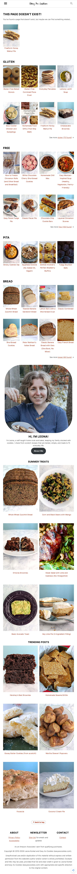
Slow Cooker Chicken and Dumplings (11, 129)
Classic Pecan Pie (29, 218)
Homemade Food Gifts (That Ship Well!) (29, 129)
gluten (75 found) (65, 137)
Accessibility (14, 841)
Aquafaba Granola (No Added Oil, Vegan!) (29, 268)
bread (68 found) (65, 357)
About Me (38, 451)
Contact (62, 838)
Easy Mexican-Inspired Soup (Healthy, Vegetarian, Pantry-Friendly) (65, 181)
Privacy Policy (14, 838)
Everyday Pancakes (47, 89)
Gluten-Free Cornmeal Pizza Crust (29, 92)
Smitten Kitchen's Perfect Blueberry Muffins (47, 268)
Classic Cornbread (65, 309)
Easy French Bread (66, 342)
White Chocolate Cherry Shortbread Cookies (29, 178)
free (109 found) (65, 227)
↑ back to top (38, 822)
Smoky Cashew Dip (11, 265)
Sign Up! (32, 838)
